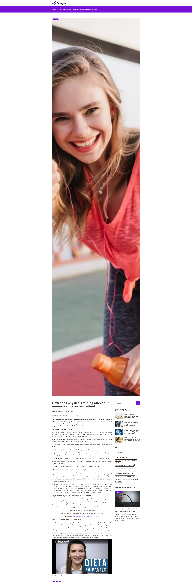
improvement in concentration (125, 465)
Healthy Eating (97, 3)
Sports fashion (119, 3)
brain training (120, 452)
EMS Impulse (77, 516)
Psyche (128, 3)
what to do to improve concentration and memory (126, 480)
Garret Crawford (57, 411)
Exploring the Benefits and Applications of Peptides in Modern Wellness (131, 432)
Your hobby (136, 3)
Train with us (108, 3)
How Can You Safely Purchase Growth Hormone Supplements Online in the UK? (132, 440)
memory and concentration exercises (126, 471)
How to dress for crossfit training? (125, 511)
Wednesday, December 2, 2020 (90, 516)
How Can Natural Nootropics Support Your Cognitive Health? (131, 416)
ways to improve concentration (125, 476)
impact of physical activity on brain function (126, 461)
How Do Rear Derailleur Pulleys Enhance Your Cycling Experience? (131, 424)
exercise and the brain (122, 457)
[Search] (138, 403)
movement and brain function (124, 473)
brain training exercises (123, 455)
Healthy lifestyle (84, 3)
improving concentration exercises (126, 468)
